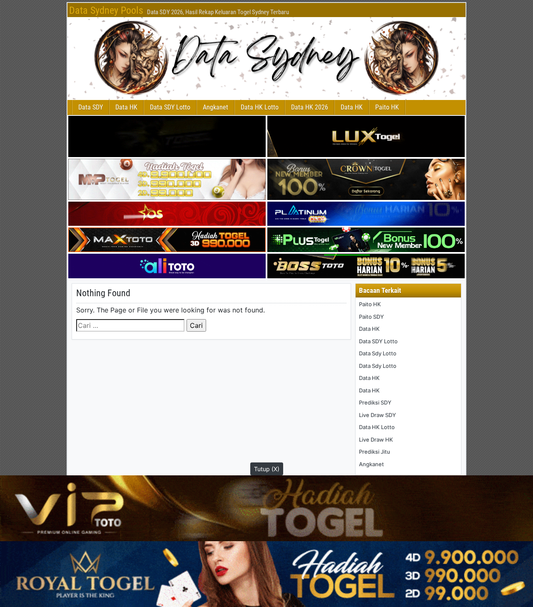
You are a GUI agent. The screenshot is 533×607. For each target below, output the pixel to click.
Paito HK (387, 107)
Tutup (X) (266, 468)
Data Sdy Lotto (377, 353)
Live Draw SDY (377, 415)
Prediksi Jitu (374, 451)
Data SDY (90, 107)
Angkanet (215, 107)
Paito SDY (371, 316)
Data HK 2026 (309, 107)
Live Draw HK (376, 439)
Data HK (126, 107)
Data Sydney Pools (106, 10)
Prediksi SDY (375, 402)
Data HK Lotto (260, 107)
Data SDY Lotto (170, 107)
